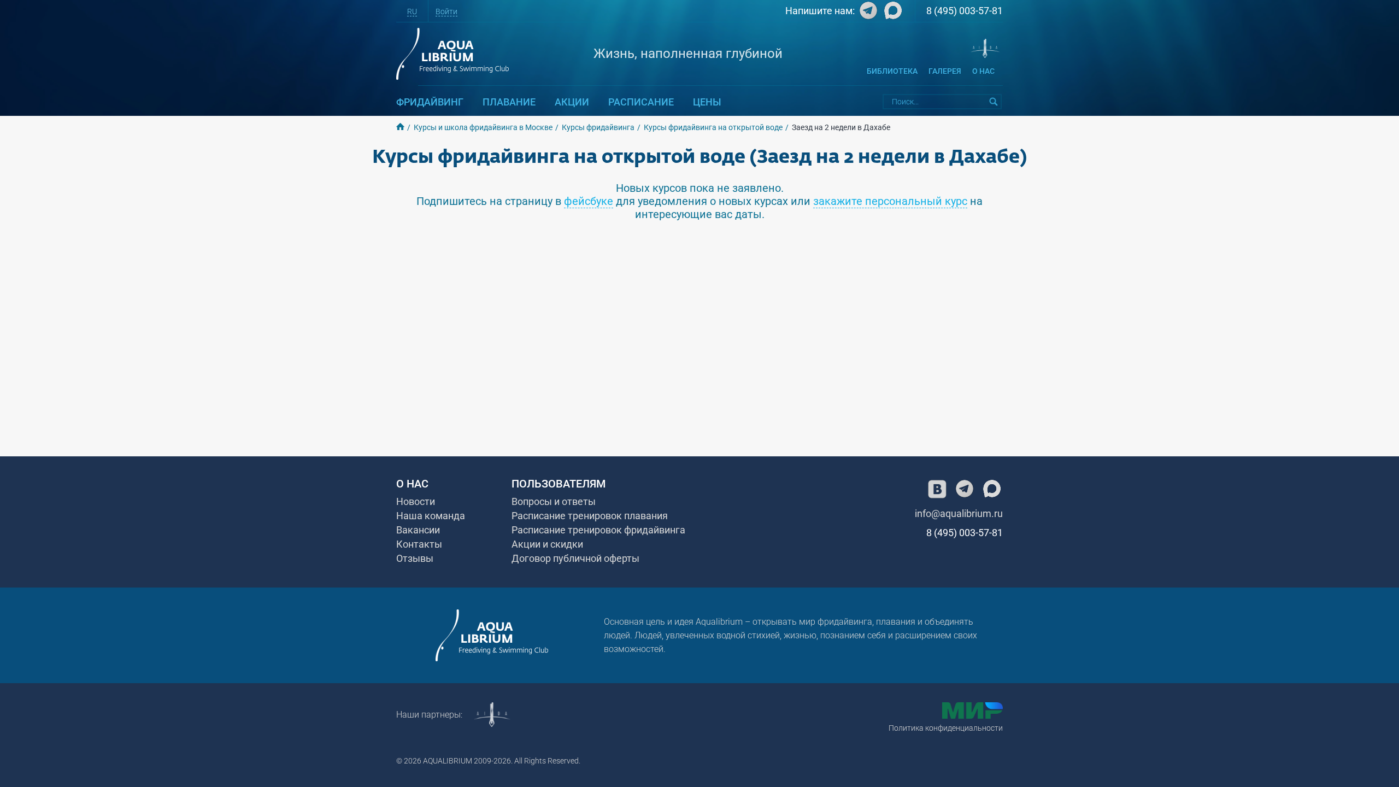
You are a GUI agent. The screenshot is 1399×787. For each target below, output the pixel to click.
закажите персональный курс (890, 201)
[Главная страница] (491, 635)
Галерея (944, 71)
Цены (707, 102)
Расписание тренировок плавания (590, 515)
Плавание (509, 102)
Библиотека (892, 71)
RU (412, 11)
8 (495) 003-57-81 (964, 10)
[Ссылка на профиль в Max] (891, 13)
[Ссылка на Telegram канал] (867, 13)
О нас (983, 71)
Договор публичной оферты (575, 558)
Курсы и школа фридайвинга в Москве (483, 127)
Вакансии (418, 530)
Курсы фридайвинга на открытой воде (713, 127)
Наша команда (430, 515)
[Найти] (994, 101)
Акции (572, 102)
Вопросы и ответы (554, 501)
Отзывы (414, 558)
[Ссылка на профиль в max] (992, 489)
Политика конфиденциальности (946, 728)
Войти (446, 11)
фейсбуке (588, 201)
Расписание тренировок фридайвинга (598, 530)
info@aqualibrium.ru (959, 513)
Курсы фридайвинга (598, 127)
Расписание (641, 102)
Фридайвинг (429, 102)
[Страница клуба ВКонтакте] (937, 489)
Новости (415, 501)
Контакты (419, 544)
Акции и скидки (547, 544)
